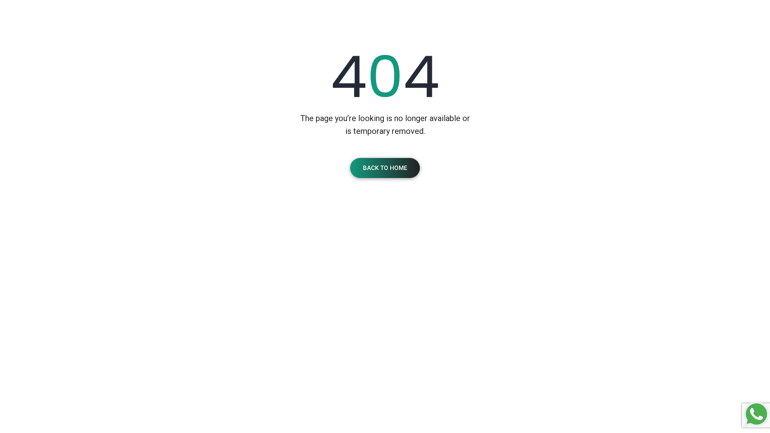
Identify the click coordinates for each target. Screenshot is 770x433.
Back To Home (385, 168)
